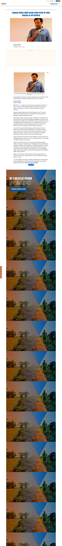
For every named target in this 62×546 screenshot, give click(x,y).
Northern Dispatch (17, 44)
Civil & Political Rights (8, 9)
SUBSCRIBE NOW (18, 189)
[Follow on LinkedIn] (50, 1)
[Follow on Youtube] (52, 1)
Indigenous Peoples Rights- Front (36, 9)
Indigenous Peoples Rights (26, 9)
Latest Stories (44, 9)
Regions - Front (54, 9)
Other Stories (49, 9)
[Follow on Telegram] (54, 1)
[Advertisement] (33, 58)
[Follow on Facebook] (47, 1)
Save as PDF (32, 164)
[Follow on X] (49, 1)
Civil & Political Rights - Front (17, 9)
